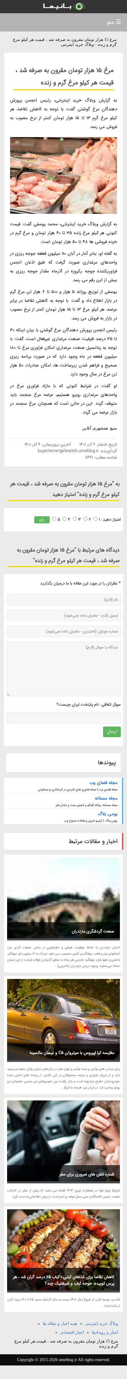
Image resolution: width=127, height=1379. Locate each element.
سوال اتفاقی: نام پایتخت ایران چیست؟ (88, 704)
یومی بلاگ (108, 813)
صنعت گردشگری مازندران (93, 931)
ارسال (112, 731)
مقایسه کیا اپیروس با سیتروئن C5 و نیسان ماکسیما (72, 1053)
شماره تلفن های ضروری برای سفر (86, 1174)
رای (42, 520)
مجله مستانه (106, 798)
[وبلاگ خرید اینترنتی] (63, 6)
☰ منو (114, 22)
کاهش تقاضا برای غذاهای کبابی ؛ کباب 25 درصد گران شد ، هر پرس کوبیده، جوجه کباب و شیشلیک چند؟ (63, 1280)
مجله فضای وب (103, 782)
